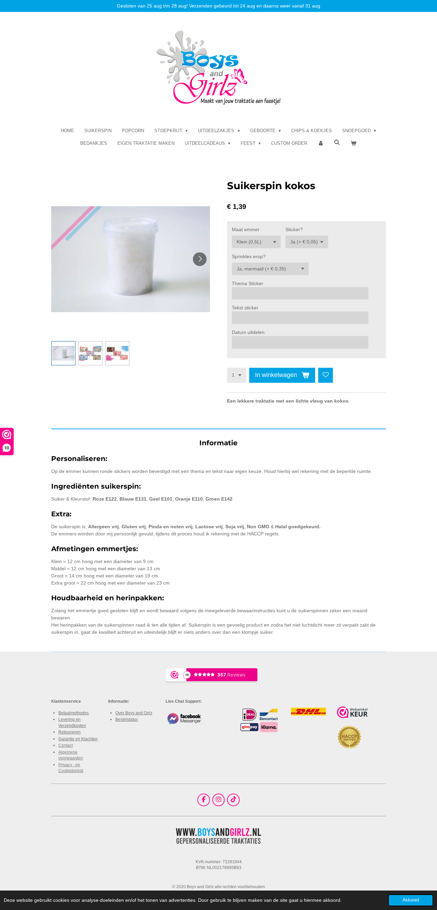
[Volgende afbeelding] (200, 259)
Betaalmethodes (73, 713)
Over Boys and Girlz (133, 713)
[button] (63, 353)
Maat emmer (245, 229)
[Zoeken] (337, 142)
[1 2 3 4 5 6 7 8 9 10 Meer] (236, 375)
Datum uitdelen (248, 332)
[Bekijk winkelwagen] (353, 143)
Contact (65, 745)
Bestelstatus (126, 719)
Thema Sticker (247, 283)
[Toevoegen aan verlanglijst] (325, 375)
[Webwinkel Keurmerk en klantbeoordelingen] (352, 713)
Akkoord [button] (411, 900)
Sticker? (294, 229)
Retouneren (69, 732)
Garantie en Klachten (78, 739)
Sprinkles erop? (249, 256)
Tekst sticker (245, 307)
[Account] (320, 143)
